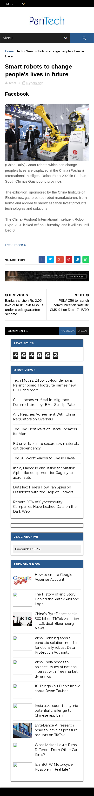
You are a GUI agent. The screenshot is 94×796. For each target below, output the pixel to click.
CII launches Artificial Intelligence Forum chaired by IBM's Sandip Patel (44, 402)
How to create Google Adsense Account (53, 577)
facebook (67, 330)
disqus (82, 330)
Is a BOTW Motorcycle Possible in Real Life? (54, 767)
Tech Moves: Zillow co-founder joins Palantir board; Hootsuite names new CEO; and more (44, 385)
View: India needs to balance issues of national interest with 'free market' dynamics (56, 669)
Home (9, 51)
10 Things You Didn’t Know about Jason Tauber (57, 688)
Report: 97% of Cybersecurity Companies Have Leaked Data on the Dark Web (45, 507)
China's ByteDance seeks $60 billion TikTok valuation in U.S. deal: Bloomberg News (57, 621)
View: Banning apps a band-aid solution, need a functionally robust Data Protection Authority (56, 645)
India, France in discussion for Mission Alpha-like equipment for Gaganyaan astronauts (44, 473)
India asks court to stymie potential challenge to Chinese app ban (56, 710)
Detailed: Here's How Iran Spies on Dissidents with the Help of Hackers (43, 489)
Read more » (15, 245)
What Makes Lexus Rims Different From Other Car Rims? (56, 750)
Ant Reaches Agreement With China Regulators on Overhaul (44, 416)
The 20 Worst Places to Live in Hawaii (44, 458)
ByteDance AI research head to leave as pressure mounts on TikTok (56, 730)
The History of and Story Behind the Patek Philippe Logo (57, 599)
